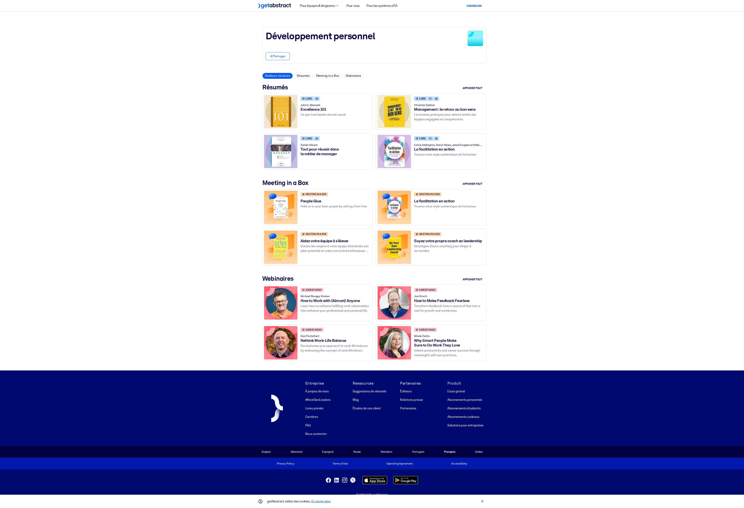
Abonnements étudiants (464, 408)
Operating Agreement (399, 463)
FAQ (308, 425)
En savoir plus (320, 501)
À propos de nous (317, 391)
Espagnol (327, 451)
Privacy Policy (285, 463)
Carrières (311, 417)
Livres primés (314, 408)
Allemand (296, 451)
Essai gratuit (456, 391)
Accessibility (459, 463)
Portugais (418, 451)
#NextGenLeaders (318, 400)
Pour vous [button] (353, 6)
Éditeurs (406, 391)
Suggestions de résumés (369, 391)
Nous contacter (316, 434)
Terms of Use (340, 463)
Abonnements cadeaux (463, 417)
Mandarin (386, 451)
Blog (356, 400)
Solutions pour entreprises (465, 425)
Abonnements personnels (464, 400)
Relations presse (411, 400)
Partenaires (408, 408)
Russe (357, 451)
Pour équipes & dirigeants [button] (317, 6)
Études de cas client (367, 408)
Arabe (478, 451)
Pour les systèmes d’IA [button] (382, 6)
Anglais (266, 451)
